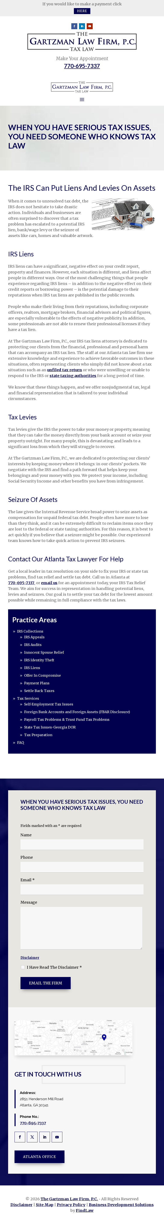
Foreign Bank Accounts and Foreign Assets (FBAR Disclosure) (77, 712)
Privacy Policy (71, 1204)
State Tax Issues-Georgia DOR (50, 727)
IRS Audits (33, 645)
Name (26, 834)
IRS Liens (32, 668)
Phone (26, 857)
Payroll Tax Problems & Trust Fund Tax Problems (67, 719)
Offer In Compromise (42, 675)
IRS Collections (30, 631)
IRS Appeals (34, 637)
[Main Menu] (82, 99)
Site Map (44, 1204)
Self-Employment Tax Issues (48, 704)
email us (49, 582)
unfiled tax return (64, 369)
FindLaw (85, 1210)
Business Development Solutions (121, 1204)
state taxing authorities (73, 375)
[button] (159, 1193)
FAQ (20, 742)
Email (27, 879)
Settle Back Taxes (39, 691)
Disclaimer (29, 958)
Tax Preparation (38, 735)
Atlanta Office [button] (39, 1157)
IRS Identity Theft (39, 660)
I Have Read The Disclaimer (54, 967)
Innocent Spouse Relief (44, 652)
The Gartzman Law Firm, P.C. (69, 1199)
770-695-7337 (82, 65)
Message (28, 902)
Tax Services (28, 698)
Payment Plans (37, 683)
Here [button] (82, 11)
